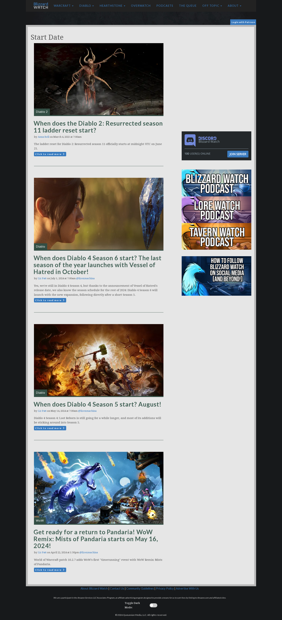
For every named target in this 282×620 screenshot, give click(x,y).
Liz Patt (42, 278)
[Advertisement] (217, 54)
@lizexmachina (85, 278)
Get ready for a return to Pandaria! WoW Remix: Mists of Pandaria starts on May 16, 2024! (96, 538)
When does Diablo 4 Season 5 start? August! (98, 404)
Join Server (238, 154)
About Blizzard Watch (94, 588)
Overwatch (141, 5)
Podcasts (164, 5)
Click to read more (48, 154)
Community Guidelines (140, 588)
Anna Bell (43, 136)
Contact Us (117, 588)
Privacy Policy (165, 588)
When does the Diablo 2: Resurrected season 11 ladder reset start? (98, 126)
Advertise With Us (187, 588)
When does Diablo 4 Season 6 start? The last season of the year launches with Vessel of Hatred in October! (98, 264)
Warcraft (63, 5)
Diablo (85, 5)
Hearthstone (111, 5)
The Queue (188, 5)
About (233, 5)
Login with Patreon (243, 22)
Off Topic (211, 5)
